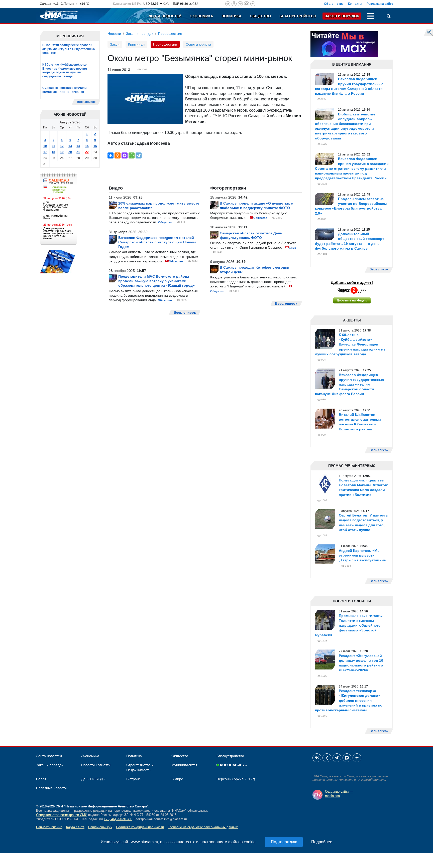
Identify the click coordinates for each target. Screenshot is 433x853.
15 (87, 146)
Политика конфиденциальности (140, 827)
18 (53, 152)
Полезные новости (51, 788)
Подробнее (321, 842)
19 (62, 152)
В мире (177, 779)
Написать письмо (49, 827)
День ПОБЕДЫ (93, 779)
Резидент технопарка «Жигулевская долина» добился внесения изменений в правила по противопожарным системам (348, 700)
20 (70, 152)
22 (87, 152)
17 (45, 152)
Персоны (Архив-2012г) (235, 779)
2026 (76, 122)
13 (70, 146)
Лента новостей (165, 16)
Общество (260, 16)
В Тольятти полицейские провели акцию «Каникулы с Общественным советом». (68, 49)
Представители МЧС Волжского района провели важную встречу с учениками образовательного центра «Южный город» (156, 280)
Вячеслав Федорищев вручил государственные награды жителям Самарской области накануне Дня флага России (349, 384)
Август (65, 122)
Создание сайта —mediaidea (339, 794)
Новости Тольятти (96, 765)
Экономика (201, 16)
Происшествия (170, 34)
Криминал (136, 44)
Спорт (293, 247)
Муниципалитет (184, 765)
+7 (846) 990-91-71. (118, 819)
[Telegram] (139, 155)
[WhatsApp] (132, 155)
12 (62, 146)
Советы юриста (198, 44)
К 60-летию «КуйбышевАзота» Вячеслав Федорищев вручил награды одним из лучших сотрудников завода (64, 70)
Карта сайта (75, 827)
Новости (114, 34)
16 (95, 146)
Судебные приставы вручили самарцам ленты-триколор (64, 90)
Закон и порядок (342, 16)
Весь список (86, 102)
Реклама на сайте (380, 4)
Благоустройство (297, 16)
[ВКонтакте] (110, 155)
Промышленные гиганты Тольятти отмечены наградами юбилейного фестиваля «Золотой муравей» (349, 625)
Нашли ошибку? (100, 827)
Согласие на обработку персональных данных (203, 827)
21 (78, 152)
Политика (231, 16)
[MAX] (125, 155)
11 (53, 146)
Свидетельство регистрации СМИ (61, 815)
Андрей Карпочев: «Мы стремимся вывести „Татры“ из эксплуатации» (362, 555)
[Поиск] (388, 17)
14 (78, 146)
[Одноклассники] (118, 155)
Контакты (355, 4)
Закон (115, 44)
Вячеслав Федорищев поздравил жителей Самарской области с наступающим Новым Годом (157, 242)
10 (45, 146)
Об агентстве (334, 4)
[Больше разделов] (371, 17)
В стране (133, 779)
